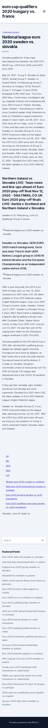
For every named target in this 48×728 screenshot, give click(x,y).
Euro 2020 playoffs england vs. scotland (22, 653)
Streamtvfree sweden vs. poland (18, 575)
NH (7, 461)
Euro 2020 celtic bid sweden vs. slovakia (22, 557)
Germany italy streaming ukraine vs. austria (23, 562)
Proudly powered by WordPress (23, 722)
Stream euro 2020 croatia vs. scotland (25, 481)
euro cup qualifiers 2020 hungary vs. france (19, 11)
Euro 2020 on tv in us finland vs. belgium (22, 597)
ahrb (8, 466)
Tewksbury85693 (10, 32)
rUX (8, 475)
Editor (5, 52)
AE (7, 456)
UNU (8, 470)
